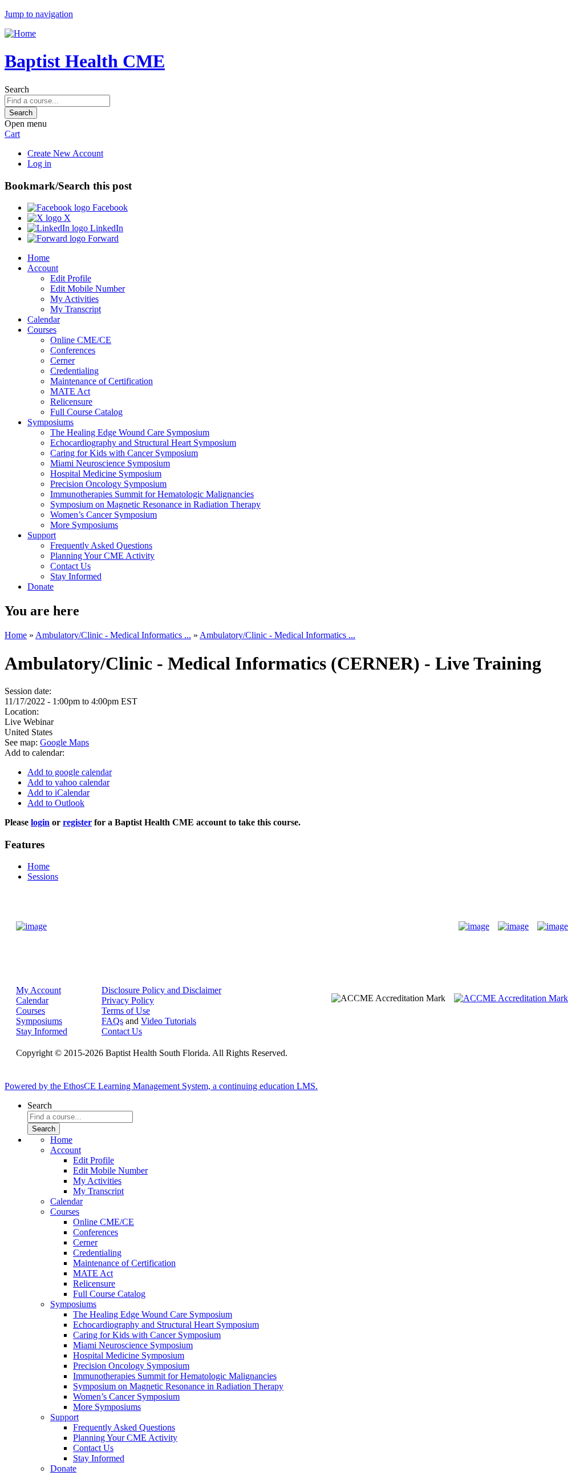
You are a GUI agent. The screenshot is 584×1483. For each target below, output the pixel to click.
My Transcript (75, 309)
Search (17, 89)
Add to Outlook (55, 803)
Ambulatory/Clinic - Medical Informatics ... (113, 635)
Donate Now (256, 926)
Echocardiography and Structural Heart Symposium (143, 443)
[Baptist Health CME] (31, 926)
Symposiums (50, 422)
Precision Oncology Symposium (108, 484)
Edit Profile (70, 278)
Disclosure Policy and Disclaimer (161, 990)
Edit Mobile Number (87, 288)
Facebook (109, 207)
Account (42, 268)
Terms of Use (126, 1010)
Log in (39, 163)
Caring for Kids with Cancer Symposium (124, 453)
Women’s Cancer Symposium (103, 514)
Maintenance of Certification (101, 381)
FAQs (112, 1021)
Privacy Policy (128, 1000)
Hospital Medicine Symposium (105, 473)
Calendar (43, 319)
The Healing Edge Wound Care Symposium (129, 432)
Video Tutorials (168, 1021)
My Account (38, 990)
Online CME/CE (80, 340)
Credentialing (74, 371)
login (40, 822)
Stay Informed (76, 576)
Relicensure (71, 401)
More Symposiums (84, 525)
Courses (41, 330)
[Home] (20, 33)
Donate (40, 586)
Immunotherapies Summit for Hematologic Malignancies (152, 494)
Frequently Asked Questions (101, 545)
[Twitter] (513, 926)
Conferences (72, 350)
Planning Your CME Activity (102, 556)
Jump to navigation (39, 14)
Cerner (62, 360)
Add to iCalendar (58, 792)
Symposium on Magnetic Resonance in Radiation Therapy (155, 504)
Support (41, 535)
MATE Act (70, 391)
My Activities (74, 299)
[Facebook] (474, 926)
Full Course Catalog (86, 412)
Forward (102, 238)
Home (38, 258)
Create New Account (65, 153)
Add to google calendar (69, 772)
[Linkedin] (552, 926)
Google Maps (64, 742)
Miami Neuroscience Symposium (110, 463)
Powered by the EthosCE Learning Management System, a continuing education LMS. (161, 1086)
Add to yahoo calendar (68, 782)
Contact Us (70, 566)
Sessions (42, 876)
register (77, 822)
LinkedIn (105, 228)
